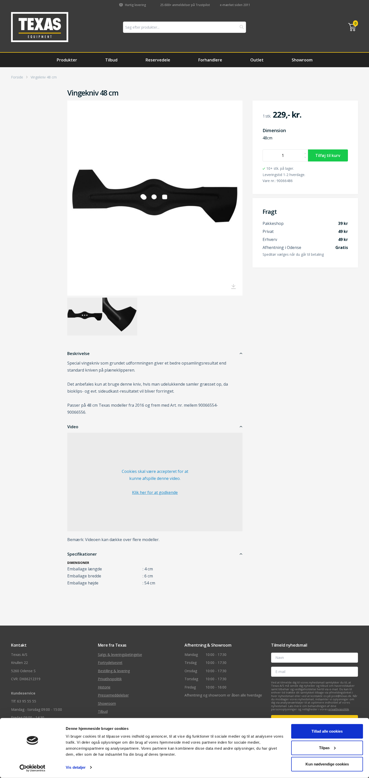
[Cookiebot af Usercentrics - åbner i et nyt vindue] (32, 768)
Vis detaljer (76, 767)
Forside (17, 77)
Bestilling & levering (114, 670)
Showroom (302, 60)
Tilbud (111, 60)
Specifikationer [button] (82, 554)
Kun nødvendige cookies (327, 764)
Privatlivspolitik (110, 678)
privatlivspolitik (338, 709)
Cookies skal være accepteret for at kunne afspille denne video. (155, 482)
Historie (104, 687)
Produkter (67, 60)
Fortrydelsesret (110, 662)
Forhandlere (210, 60)
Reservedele (158, 60)
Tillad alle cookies (327, 731)
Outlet (257, 60)
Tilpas (324, 747)
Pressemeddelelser (113, 695)
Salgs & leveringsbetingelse (120, 654)
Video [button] (72, 426)
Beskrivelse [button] (78, 353)
